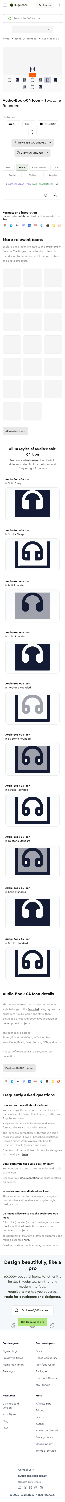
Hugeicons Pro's (26, 1051)
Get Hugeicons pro (32, 1322)
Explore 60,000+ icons (19, 1068)
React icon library (46, 1358)
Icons (18, 38)
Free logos (9, 1371)
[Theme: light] (59, 5)
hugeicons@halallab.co (32, 1476)
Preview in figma (13, 1358)
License (40, 1417)
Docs (5, 218)
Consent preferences (29, 1482)
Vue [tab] (56, 167)
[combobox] (32, 29)
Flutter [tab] (32, 175)
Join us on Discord (47, 1430)
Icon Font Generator (48, 1378)
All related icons (15, 431)
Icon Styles (9, 1414)
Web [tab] (8, 167)
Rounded (33, 1009)
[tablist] (32, 171)
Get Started (45, 5)
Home (6, 38)
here (25, 1154)
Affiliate (43, 1404)
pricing (22, 216)
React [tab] (22, 167)
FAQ (5, 1428)
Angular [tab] (53, 175)
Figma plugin (10, 1351)
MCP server (43, 1385)
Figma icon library (13, 1365)
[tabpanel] (32, 189)
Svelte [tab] (12, 175)
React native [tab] (39, 167)
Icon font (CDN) (45, 1365)
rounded (31, 38)
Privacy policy (44, 1437)
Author (40, 1424)
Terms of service (46, 1451)
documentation (29, 1178)
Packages (41, 1371)
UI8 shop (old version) (11, 1406)
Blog (5, 1421)
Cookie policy (44, 1444)
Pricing (40, 1410)
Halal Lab (25, 1495)
